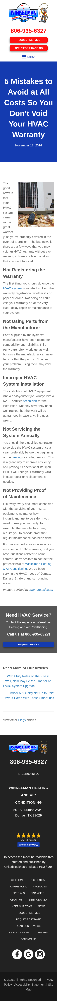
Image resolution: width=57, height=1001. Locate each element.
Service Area (38, 899)
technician (30, 401)
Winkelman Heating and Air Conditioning (28, 795)
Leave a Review (28, 845)
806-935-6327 (29, 31)
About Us (16, 899)
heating (17, 457)
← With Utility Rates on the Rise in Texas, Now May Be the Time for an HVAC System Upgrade (27, 681)
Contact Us (28, 939)
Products (40, 886)
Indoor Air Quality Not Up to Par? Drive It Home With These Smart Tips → (28, 697)
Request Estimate (28, 919)
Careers (42, 932)
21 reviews (31, 840)
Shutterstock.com (41, 589)
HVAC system (12, 288)
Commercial (18, 886)
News (41, 906)
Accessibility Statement (29, 984)
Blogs (22, 720)
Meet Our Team (22, 906)
